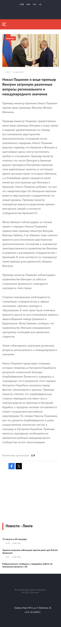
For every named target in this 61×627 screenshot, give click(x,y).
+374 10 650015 (32, 612)
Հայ (22, 4)
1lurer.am (34, 592)
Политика (10, 38)
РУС (34, 4)
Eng (28, 4)
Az (40, 4)
